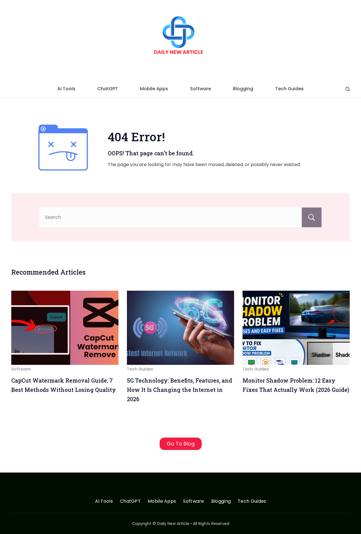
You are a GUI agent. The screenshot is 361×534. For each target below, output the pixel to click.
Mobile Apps (154, 88)
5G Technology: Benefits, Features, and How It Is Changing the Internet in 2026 (179, 389)
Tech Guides (289, 88)
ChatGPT (107, 88)
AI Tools (66, 88)
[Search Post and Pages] (347, 89)
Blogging (243, 88)
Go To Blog (181, 443)
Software (200, 88)
